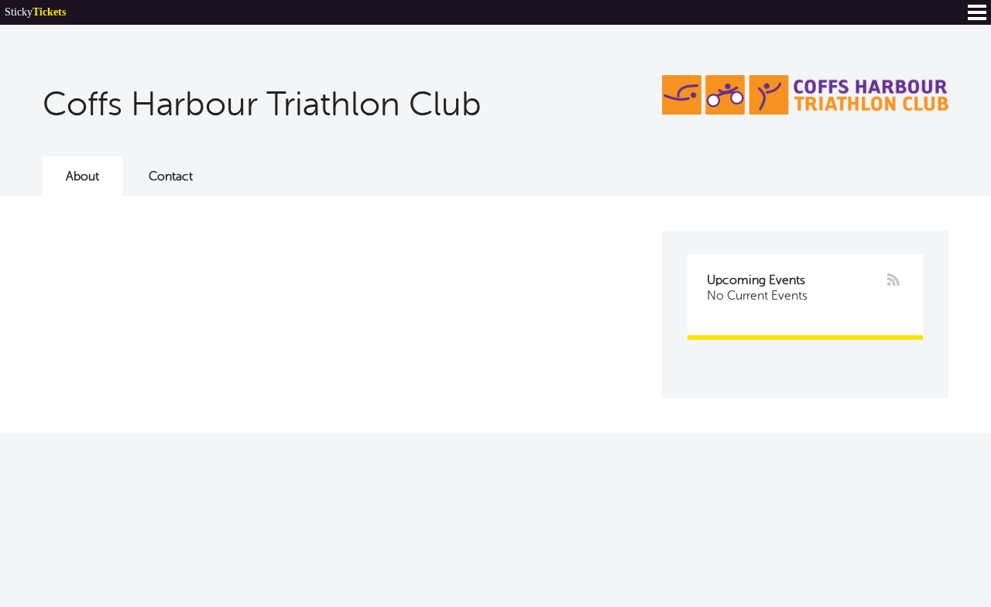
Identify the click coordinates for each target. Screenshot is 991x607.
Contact (171, 176)
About (82, 176)
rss (893, 279)
